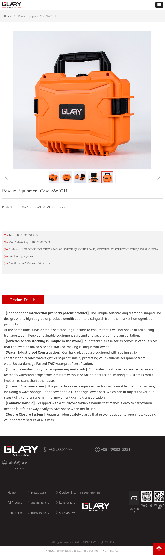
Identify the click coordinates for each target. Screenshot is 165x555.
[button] (159, 5)
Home (7, 16)
